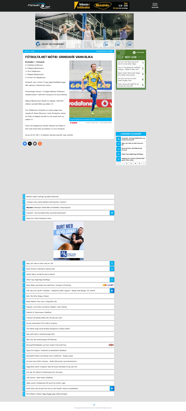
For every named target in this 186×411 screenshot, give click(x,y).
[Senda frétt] (35, 144)
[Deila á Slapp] (40, 144)
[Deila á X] (30, 144)
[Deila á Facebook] (25, 144)
